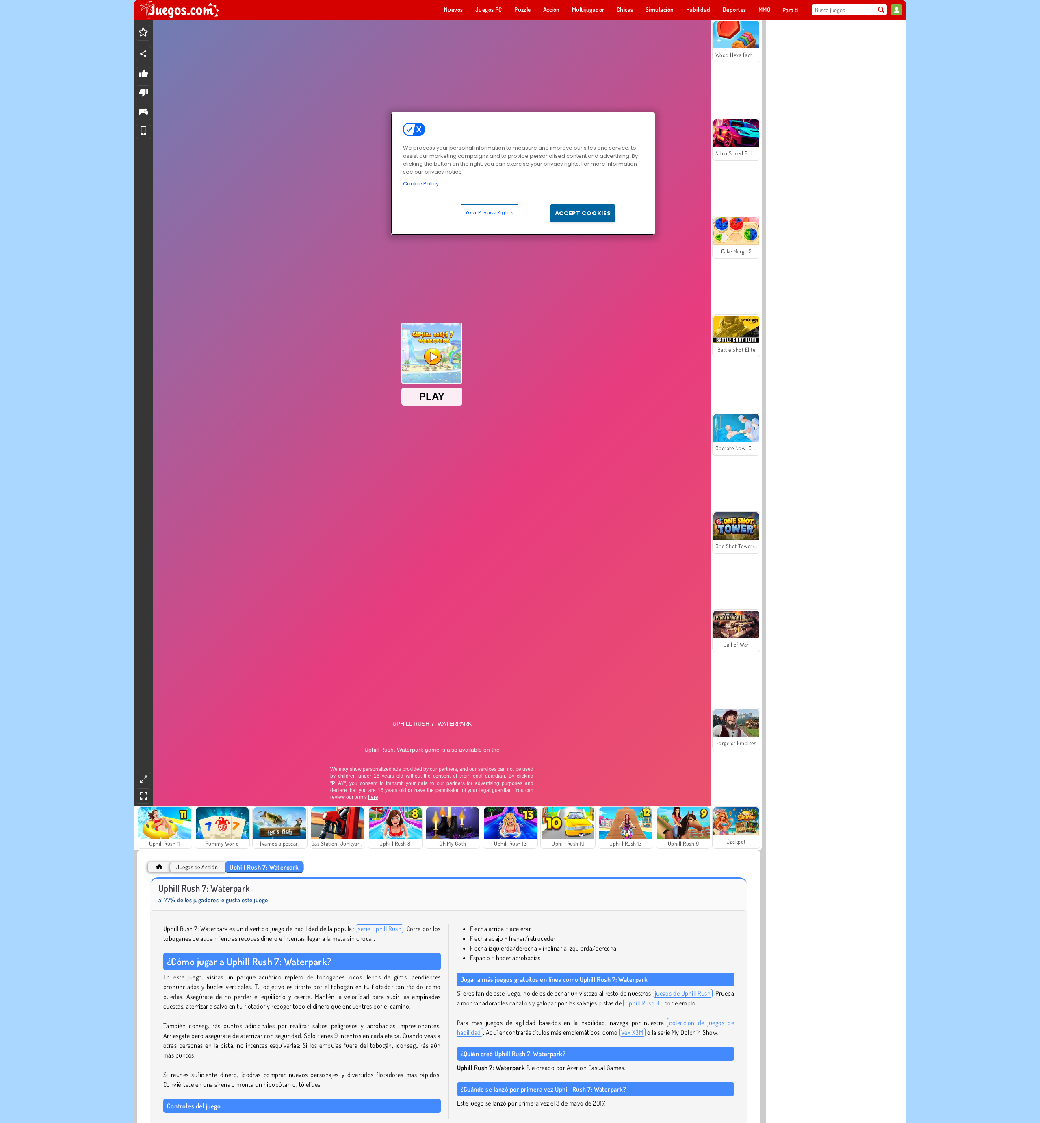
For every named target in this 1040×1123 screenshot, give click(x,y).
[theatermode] (143, 779)
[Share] (143, 53)
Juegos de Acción (197, 867)
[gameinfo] (143, 112)
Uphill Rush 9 (642, 1003)
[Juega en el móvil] (143, 131)
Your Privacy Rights (489, 212)
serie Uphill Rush (379, 929)
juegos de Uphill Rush (683, 993)
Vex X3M (632, 1032)
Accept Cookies (583, 213)
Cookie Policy (421, 184)
